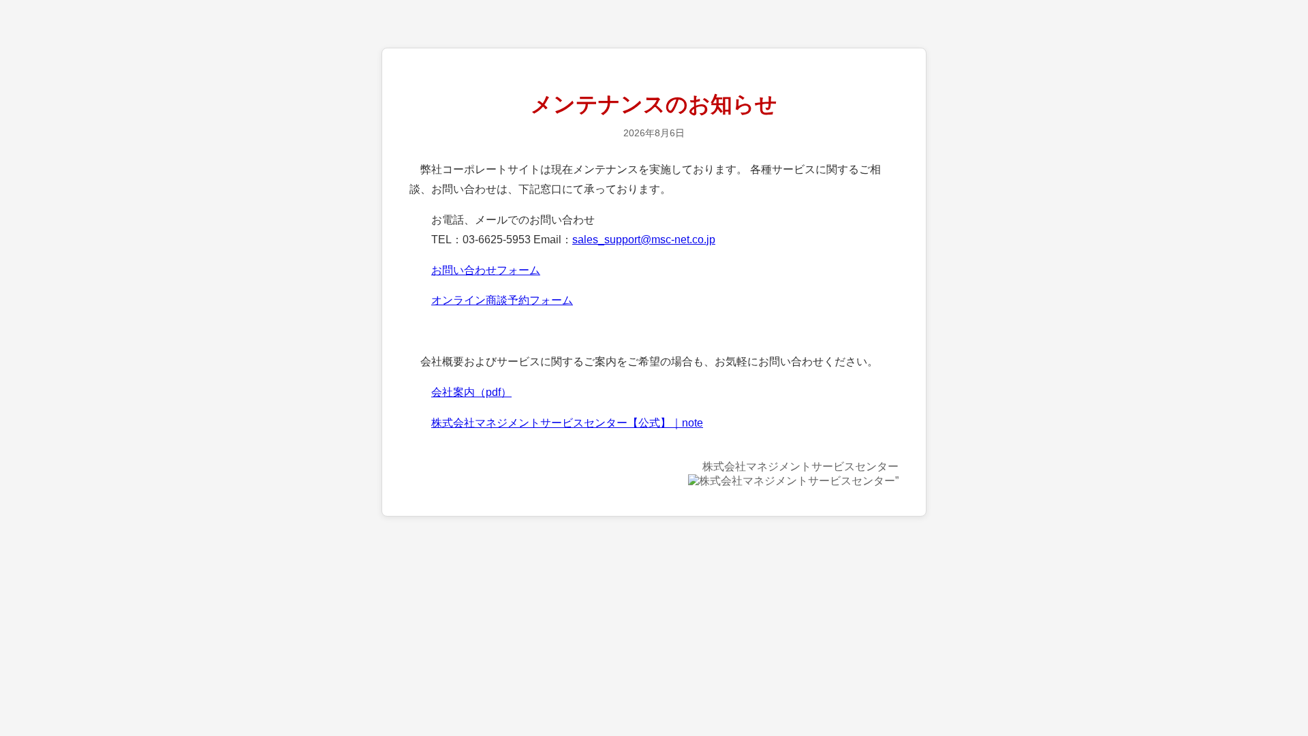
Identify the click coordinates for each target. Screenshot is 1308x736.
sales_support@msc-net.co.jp (643, 239)
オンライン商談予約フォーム (502, 300)
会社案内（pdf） (471, 392)
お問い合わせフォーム (485, 270)
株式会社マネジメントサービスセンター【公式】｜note (567, 423)
